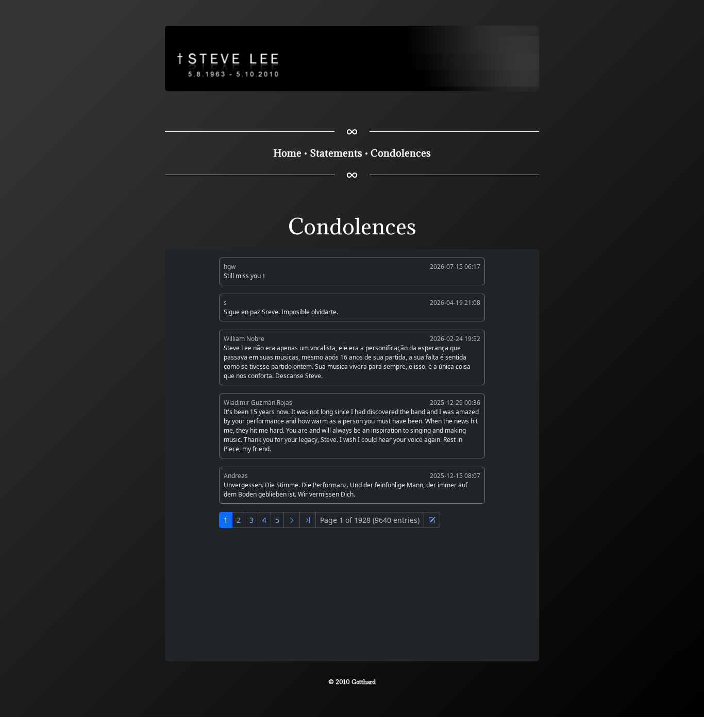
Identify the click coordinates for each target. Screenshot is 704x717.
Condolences (401, 153)
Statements (336, 153)
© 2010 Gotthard (352, 682)
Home (287, 153)
